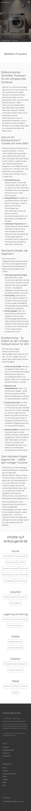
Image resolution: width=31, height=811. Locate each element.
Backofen (24, 568)
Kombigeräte (15, 603)
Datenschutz (7, 756)
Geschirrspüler (21, 556)
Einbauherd (10, 562)
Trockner (23, 597)
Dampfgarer (9, 581)
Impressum (6, 753)
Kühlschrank (8, 556)
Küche (5, 768)
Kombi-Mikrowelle (21, 575)
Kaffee (5, 776)
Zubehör (5, 779)
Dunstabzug (21, 581)
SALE (4, 785)
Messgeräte (9, 664)
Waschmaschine (10, 597)
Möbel (5, 782)
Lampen (23, 686)
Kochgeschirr (21, 664)
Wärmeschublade (15, 648)
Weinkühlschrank (15, 625)
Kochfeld (21, 562)
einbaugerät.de (5, 2)
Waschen (5, 771)
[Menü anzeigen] (29, 2)
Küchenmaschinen (15, 670)
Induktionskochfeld (10, 568)
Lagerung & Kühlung (9, 773)
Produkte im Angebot (10, 801)
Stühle (15, 686)
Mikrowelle (7, 575)
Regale (15, 692)
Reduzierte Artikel (8, 750)
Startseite (6, 747)
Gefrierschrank (21, 619)
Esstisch (7, 686)
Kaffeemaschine (15, 641)
